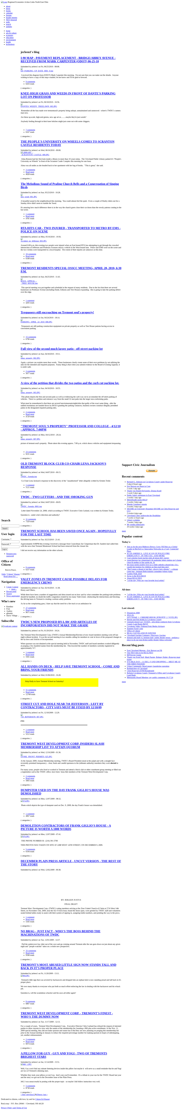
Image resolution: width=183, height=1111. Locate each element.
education (10, 38)
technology (10, 44)
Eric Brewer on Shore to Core (138, 486)
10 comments (31, 254)
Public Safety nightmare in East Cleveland (143, 495)
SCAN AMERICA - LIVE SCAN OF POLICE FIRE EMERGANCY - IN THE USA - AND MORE (148, 554)
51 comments (31, 690)
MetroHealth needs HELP (137, 500)
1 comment (30, 214)
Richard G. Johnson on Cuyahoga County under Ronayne (150, 482)
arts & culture (11, 33)
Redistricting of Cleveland (137, 668)
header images (11, 18)
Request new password (11, 555)
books (8, 11)
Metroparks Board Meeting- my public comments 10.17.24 (150, 677)
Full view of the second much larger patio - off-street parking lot (62, 348)
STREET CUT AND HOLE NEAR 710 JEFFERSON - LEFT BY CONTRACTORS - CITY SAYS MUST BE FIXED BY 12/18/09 (62, 705)
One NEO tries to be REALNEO (140, 653)
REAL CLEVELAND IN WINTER (141, 633)
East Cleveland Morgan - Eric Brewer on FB (144, 650)
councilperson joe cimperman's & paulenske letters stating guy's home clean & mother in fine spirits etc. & (154, 561)
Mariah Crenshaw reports (137, 504)
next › (41, 1094)
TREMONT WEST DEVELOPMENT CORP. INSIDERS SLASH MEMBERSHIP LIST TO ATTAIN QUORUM (62, 745)
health (8, 42)
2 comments (30, 371)
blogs (8, 9)
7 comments (30, 130)
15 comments (31, 337)
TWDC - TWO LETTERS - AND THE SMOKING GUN (57, 496)
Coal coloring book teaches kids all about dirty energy (148, 558)
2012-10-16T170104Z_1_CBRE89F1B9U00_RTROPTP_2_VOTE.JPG (152, 616)
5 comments (30, 849)
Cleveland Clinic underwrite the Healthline (143, 515)
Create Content (12, 587)
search (8, 24)
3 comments (30, 170)
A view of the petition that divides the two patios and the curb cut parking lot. (70, 383)
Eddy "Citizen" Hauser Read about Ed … (11, 575)
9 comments (30, 82)
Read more (30, 172)
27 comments (31, 608)
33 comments (31, 951)
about (8, 6)
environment (11, 40)
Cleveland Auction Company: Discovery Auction (146, 635)
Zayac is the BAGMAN (136, 576)
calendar (9, 13)
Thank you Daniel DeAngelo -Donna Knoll (144, 491)
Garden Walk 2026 (134, 574)
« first (23, 1094)
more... (14, 589)
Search (9, 594)
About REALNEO (134, 578)
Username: (6, 539)
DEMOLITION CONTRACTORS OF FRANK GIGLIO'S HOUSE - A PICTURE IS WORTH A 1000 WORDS (66, 827)
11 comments (31, 519)
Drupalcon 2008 (133, 613)
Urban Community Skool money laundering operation (148, 666)
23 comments (31, 452)
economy (9, 35)
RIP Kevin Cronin (134, 655)
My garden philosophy (136, 524)
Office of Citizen (133, 631)
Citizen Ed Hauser (42, 1099)
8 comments (30, 567)
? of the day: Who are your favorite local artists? (145, 580)
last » (45, 1094)
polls (8, 22)
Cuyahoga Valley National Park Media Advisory (146, 626)
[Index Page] (4, 2)
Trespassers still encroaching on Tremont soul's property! (57, 312)
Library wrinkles (133, 520)
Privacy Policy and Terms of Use (14, 1108)
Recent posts (11, 591)
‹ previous (29, 1094)
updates (9, 27)
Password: (6, 544)
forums (8, 15)
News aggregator (13, 596)
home (8, 31)
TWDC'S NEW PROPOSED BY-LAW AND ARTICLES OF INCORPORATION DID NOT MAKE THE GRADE (59, 623)
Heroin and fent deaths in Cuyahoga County (144, 620)
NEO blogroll (11, 20)
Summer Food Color (135, 629)
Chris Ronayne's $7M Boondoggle (140, 671)
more (124, 531)
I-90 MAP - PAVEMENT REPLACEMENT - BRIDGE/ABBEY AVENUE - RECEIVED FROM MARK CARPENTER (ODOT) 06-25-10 (68, 59)
